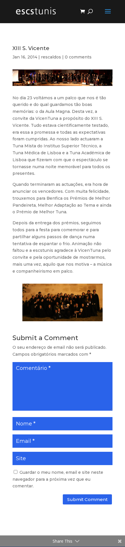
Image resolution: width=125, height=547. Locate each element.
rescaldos (51, 57)
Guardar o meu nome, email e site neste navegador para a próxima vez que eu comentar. (57, 479)
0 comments (78, 57)
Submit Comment (87, 499)
